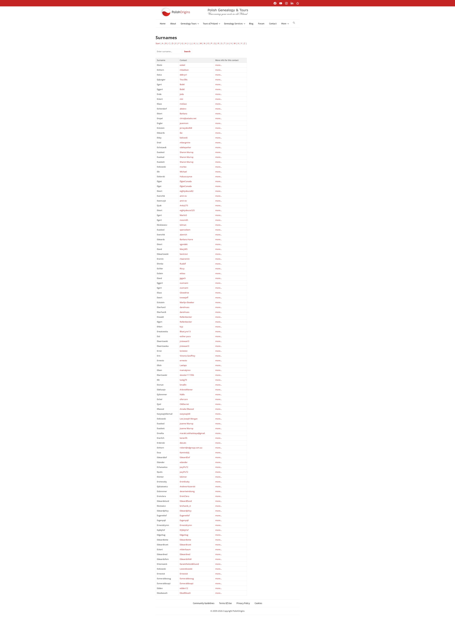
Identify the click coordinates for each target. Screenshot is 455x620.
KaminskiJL (185, 452)
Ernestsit (184, 573)
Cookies (258, 603)
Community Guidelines (203, 603)
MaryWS (183, 249)
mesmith (184, 220)
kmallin (183, 384)
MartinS (183, 215)
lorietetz (183, 351)
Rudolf (183, 263)
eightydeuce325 (187, 210)
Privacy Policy (243, 603)
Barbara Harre (186, 239)
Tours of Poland (210, 23)
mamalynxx (185, 370)
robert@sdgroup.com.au (191, 447)
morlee (183, 166)
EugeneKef (185, 515)
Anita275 (184, 205)
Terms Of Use (225, 603)
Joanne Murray (186, 423)
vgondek (184, 244)
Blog (251, 23)
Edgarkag (184, 535)
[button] (294, 23)
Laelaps (183, 365)
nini (181, 99)
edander (184, 462)
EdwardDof (185, 457)
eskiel (182, 65)
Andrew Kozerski (187, 486)
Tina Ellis (183, 79)
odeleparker (185, 147)
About (173, 23)
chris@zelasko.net (188, 118)
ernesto (183, 360)
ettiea (182, 273)
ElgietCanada (186, 181)
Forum (261, 23)
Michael (183, 171)
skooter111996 (187, 375)
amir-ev (183, 196)
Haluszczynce (186, 176)
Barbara (183, 113)
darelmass (184, 307)
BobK (182, 84)
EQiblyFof (184, 530)
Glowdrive (184, 292)
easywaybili (185, 413)
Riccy (182, 268)
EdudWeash (185, 593)
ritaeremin (185, 258)
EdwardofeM (185, 559)
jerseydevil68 (186, 128)
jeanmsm (184, 123)
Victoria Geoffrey (187, 355)
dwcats (183, 442)
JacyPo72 (184, 467)
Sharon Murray (186, 152)
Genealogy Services (233, 23)
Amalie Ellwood (187, 409)
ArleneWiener (186, 389)
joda (182, 94)
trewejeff (184, 297)
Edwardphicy (185, 510)
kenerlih (183, 438)
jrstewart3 (184, 341)
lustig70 (183, 380)
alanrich (183, 234)
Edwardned (185, 554)
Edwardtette (185, 539)
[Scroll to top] (451, 616)
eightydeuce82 (186, 191)
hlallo (182, 394)
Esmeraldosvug (187, 578)
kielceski (184, 137)
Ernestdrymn (186, 525)
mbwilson (184, 70)
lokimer (183, 476)
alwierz (183, 108)
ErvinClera (184, 496)
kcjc (181, 326)
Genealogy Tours (188, 23)
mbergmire (185, 142)
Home (163, 23)
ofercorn (184, 399)
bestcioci (184, 254)
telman (183, 225)
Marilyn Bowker (187, 302)
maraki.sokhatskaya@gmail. (192, 433)
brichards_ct (185, 506)
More (283, 23)
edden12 (184, 588)
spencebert (185, 229)
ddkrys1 (183, 74)
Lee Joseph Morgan (189, 418)
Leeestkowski (186, 568)
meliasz (183, 103)
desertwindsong (187, 491)
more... (218, 65)
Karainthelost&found (189, 564)
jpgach (183, 278)
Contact (273, 23)
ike (181, 132)
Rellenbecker (186, 317)
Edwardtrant (185, 544)
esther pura (185, 336)
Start (158, 43)
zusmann (184, 283)
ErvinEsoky (185, 481)
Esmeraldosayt (186, 583)
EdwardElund (186, 501)
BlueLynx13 (185, 331)
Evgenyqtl (184, 520)
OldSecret (184, 404)
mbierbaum (185, 549)
